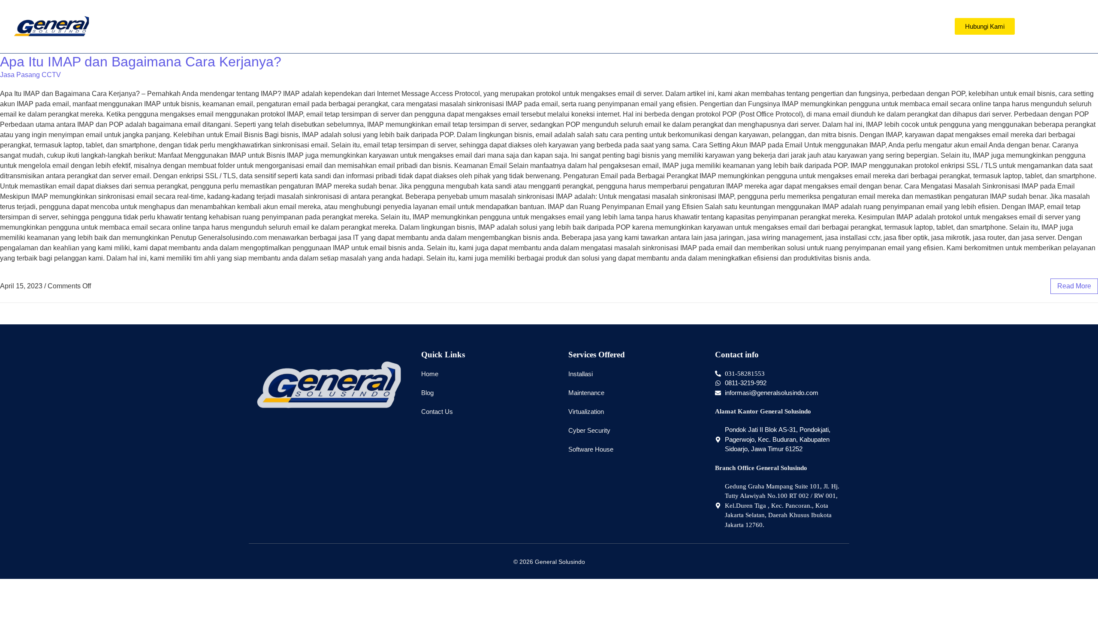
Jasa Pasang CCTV (30, 74)
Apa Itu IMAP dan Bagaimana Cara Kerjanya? (140, 61)
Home (429, 373)
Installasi (580, 373)
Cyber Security (589, 430)
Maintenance (586, 392)
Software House (590, 449)
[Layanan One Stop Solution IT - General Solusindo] (51, 26)
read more (1074, 286)
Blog (427, 392)
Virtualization (586, 411)
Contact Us (437, 411)
